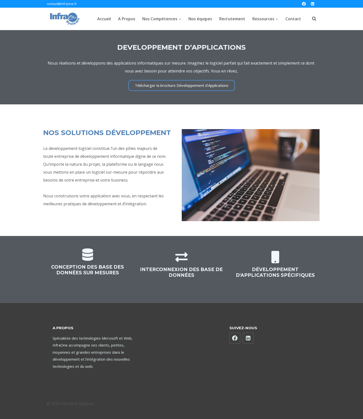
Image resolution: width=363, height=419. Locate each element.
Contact (293, 19)
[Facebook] (304, 4)
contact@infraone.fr (62, 3)
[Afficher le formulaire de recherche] (311, 19)
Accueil (104, 19)
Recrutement (232, 19)
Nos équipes (200, 19)
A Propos (126, 19)
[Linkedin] (312, 4)
